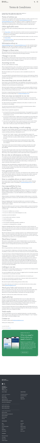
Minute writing (4, 397)
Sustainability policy (4, 387)
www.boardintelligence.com (7, 21)
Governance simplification (6, 402)
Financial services (23, 395)
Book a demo (20, 441)
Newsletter (4, 429)
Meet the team (23, 426)
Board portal (4, 396)
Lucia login (4, 437)
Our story (22, 423)
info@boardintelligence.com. (10, 285)
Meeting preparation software (7, 400)
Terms (3, 388)
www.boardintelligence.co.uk (24, 20)
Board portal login (5, 435)
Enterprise (22, 397)
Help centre (4, 438)
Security (3, 418)
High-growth (23, 398)
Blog (2, 423)
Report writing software (6, 406)
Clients (22, 424)
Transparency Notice (9, 39)
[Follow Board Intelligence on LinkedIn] (2, 384)
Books (3, 428)
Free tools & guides (5, 426)
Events (3, 424)
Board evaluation (5, 415)
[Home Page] (5, 380)
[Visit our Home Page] (5, 2)
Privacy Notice (8, 32)
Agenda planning (5, 399)
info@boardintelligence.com (23, 93)
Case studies (4, 431)
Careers (22, 429)
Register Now (25, 352)
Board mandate (4, 412)
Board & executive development (7, 414)
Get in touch (23, 431)
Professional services (24, 394)
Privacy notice (4, 386)
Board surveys (4, 417)
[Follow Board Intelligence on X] (4, 384)
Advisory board (23, 428)
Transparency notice (4, 389)
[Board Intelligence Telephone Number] (34, 1)
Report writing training (5, 408)
